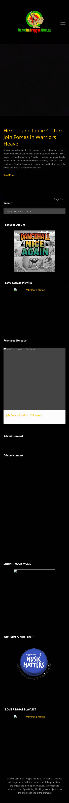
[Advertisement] (34, 80)
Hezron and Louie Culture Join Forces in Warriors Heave (33, 137)
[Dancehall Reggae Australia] (34, 23)
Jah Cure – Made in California (24, 415)
